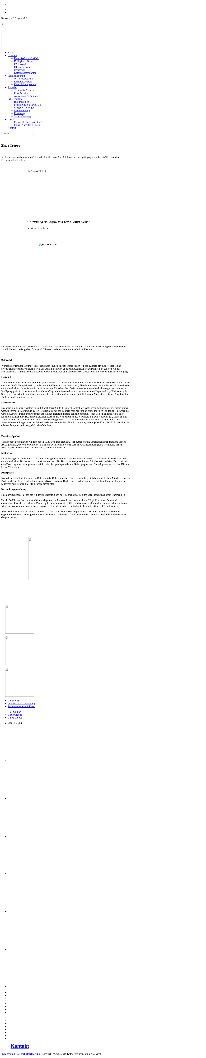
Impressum (7, 1054)
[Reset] (33, 134)
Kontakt (20, 1046)
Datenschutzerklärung (27, 1054)
